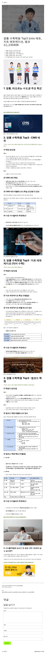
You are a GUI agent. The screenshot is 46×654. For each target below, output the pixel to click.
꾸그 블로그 (4, 2)
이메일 (5, 630)
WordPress (37, 651)
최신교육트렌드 (20, 585)
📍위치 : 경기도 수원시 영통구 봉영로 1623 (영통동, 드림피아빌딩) (19, 384)
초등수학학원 (31, 592)
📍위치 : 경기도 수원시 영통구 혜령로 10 (13, 267)
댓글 (5, 610)
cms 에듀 (10, 592)
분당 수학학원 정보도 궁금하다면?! (11, 112)
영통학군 (24, 592)
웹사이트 (6, 636)
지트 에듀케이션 (15, 592)
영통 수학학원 (5, 592)
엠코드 (20, 592)
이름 (5, 624)
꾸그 (27, 592)
